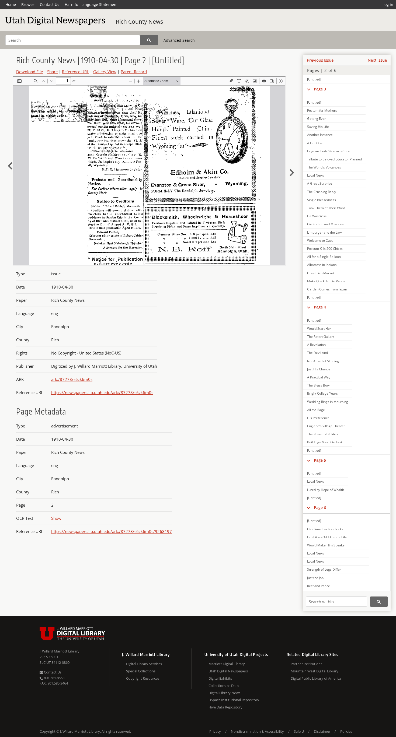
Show (56, 518)
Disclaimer (322, 731)
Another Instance (320, 134)
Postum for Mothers (322, 110)
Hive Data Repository (225, 707)
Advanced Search (179, 40)
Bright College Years (322, 393)
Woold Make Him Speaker (326, 545)
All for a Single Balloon (324, 256)
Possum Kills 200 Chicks (325, 248)
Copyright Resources (142, 678)
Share (52, 71)
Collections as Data (224, 685)
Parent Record (134, 71)
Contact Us (49, 4)
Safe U (299, 731)
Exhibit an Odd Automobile (327, 537)
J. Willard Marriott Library (59, 651)
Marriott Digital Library (227, 663)
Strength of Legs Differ (324, 569)
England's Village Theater (326, 426)
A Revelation (316, 344)
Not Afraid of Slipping (323, 361)
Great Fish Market (320, 273)
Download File (29, 71)
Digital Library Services (144, 663)
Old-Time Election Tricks (325, 529)
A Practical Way (318, 377)
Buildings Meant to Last (324, 442)
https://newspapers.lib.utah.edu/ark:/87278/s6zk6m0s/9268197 (111, 531)
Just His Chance (318, 369)
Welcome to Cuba (320, 240)
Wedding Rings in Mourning (327, 401)
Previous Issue (320, 60)
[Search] (149, 40)
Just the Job (315, 577)
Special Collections (140, 671)
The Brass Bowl (318, 385)
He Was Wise (317, 216)
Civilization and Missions (325, 224)
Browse (27, 4)
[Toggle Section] (308, 89)
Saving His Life (318, 126)
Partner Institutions (306, 663)
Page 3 (320, 89)
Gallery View (104, 71)
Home (10, 4)
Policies (346, 731)
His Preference (318, 418)
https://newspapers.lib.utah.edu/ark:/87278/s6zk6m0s (102, 392)
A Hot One (314, 143)
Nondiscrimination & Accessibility (257, 731)
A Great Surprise (319, 183)
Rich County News (139, 21)
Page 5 (320, 460)
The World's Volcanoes (324, 167)
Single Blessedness (321, 200)
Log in (388, 4)
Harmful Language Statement (91, 4)
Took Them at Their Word (326, 208)
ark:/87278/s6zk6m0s (71, 379)
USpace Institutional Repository (234, 699)
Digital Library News (224, 692)
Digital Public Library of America (316, 678)
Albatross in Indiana (322, 264)
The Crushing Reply (321, 191)
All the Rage (316, 410)
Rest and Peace (318, 586)
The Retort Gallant (320, 336)
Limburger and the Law (324, 232)
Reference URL (75, 71)
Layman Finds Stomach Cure (328, 151)
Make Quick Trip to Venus (326, 281)
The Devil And (317, 352)
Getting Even (316, 118)
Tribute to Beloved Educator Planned (334, 159)
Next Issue (377, 60)
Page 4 (320, 307)
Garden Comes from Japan (327, 289)
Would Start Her (319, 328)
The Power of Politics (322, 434)
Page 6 (320, 507)
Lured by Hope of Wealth (325, 489)
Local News (315, 175)
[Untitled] (314, 79)
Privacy (215, 731)
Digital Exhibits (220, 678)
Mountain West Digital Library (314, 671)
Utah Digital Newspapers (228, 671)
